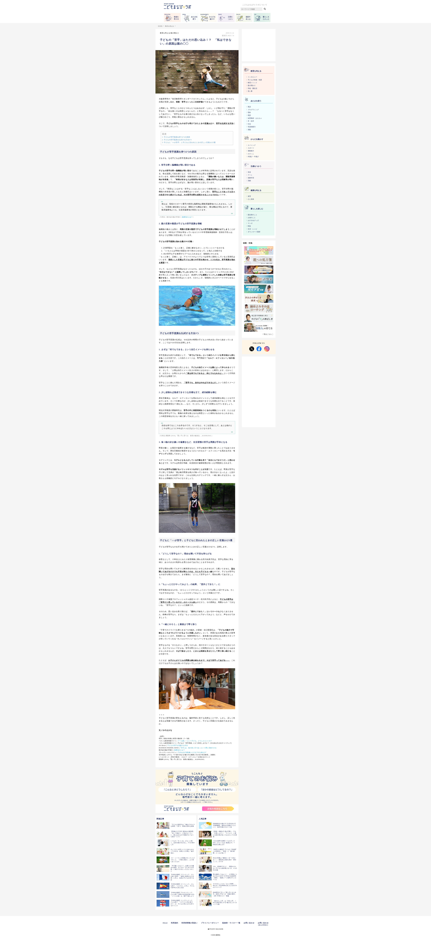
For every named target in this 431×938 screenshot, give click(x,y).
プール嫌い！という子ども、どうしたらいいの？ (195, 741)
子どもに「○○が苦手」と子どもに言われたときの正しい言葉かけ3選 (190, 142)
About (165, 923)
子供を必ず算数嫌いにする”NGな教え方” (192, 752)
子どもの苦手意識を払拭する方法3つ (178, 140)
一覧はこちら (267, 334)
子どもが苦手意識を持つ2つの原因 (177, 137)
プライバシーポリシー (210, 923)
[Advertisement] (258, 45)
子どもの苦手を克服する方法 (177, 745)
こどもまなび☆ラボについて (254, 5)
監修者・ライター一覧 (231, 923)
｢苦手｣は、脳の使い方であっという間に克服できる (198, 748)
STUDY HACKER (216, 929)
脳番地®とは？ (187, 217)
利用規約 (174, 923)
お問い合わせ (249, 923)
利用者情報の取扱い (189, 923)
